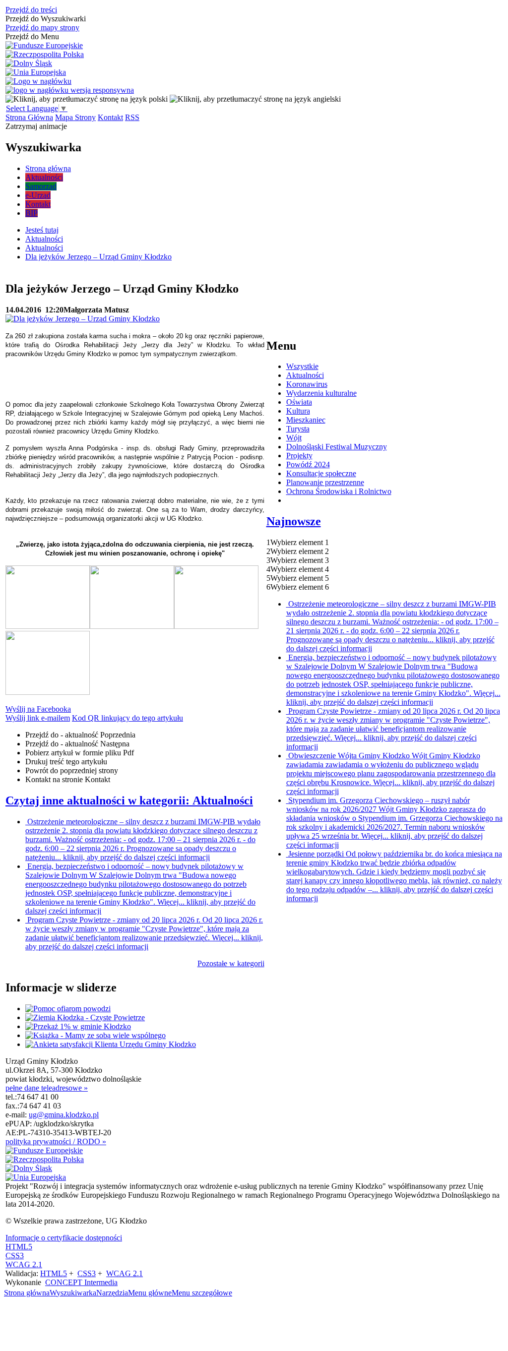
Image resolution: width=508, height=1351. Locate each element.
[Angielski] (255, 99)
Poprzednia (80, 735)
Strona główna (27, 1293)
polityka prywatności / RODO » (55, 1141)
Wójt (294, 437)
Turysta (298, 429)
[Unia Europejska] (35, 72)
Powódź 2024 (308, 464)
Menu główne (150, 1293)
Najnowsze (293, 521)
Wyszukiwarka (73, 1293)
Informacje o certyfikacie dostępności (63, 1237)
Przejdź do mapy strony (42, 27)
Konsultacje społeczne (321, 473)
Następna (77, 743)
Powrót (71, 770)
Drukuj (66, 761)
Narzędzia (112, 1293)
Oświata (299, 402)
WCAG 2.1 (23, 1264)
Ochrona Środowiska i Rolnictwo (338, 491)
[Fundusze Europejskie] (44, 45)
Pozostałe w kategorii (230, 963)
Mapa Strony (75, 117)
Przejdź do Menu (32, 36)
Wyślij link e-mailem (37, 718)
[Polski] (86, 99)
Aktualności (305, 375)
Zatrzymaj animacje (36, 126)
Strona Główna (29, 117)
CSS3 (14, 1255)
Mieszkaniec (305, 420)
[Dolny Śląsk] (28, 63)
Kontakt (110, 117)
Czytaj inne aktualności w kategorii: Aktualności (129, 800)
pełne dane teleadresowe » (46, 1088)
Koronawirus (306, 384)
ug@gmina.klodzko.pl (64, 1114)
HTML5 (18, 1246)
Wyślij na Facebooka (38, 709)
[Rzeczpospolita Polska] (44, 54)
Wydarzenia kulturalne (321, 393)
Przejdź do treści (31, 9)
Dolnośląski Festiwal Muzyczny (336, 446)
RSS (132, 117)
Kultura (298, 411)
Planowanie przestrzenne (325, 482)
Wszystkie (302, 366)
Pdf (79, 752)
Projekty (299, 455)
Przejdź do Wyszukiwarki (45, 18)
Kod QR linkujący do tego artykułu (127, 718)
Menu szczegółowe (202, 1293)
